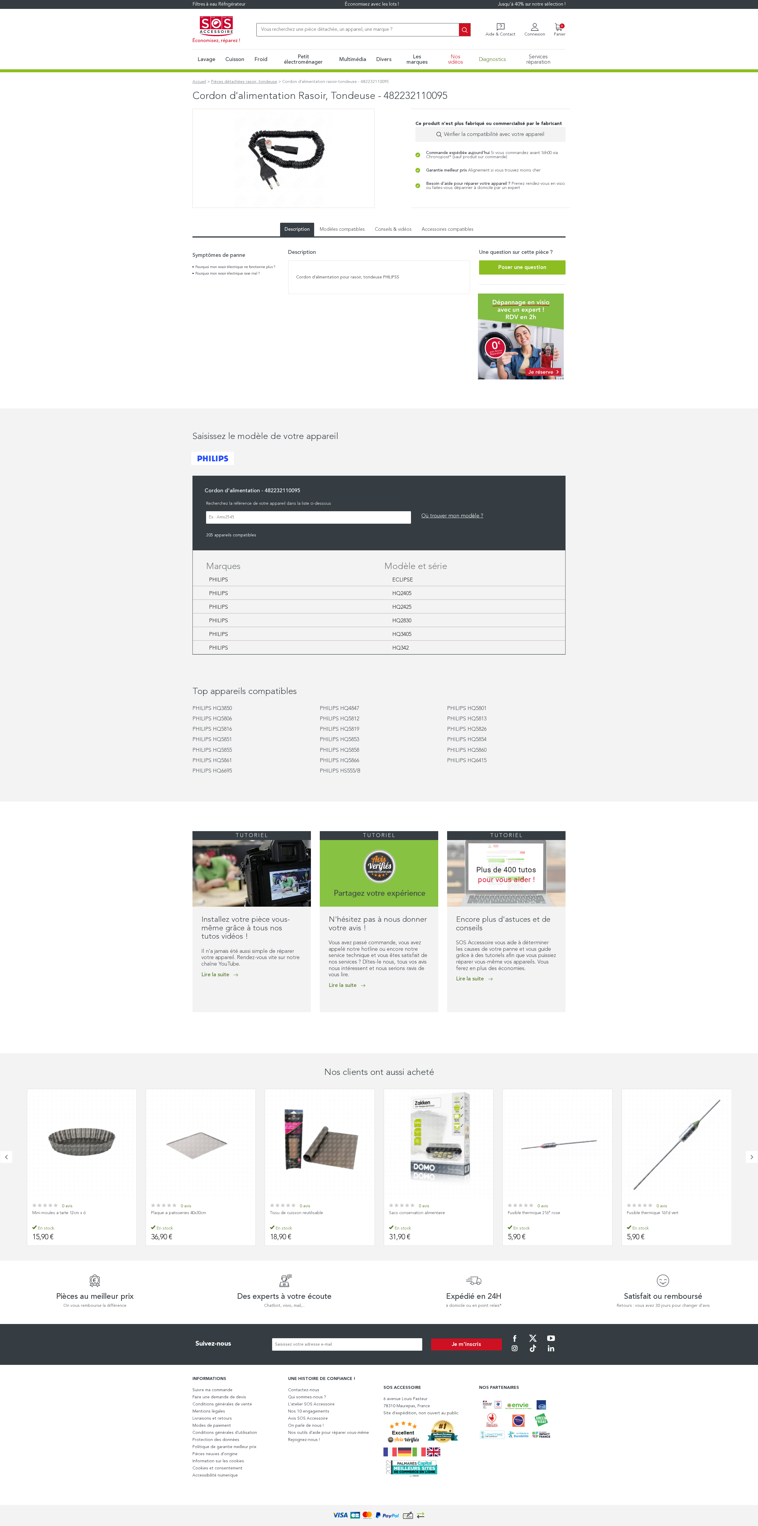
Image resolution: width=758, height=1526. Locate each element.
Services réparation (538, 59)
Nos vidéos (455, 59)
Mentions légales (208, 1411)
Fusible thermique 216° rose (534, 1213)
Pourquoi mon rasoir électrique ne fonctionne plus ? (235, 267)
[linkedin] (551, 1352)
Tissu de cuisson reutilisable (296, 1213)
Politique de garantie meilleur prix (224, 1447)
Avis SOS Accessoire (308, 1418)
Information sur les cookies (218, 1461)
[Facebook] (514, 1342)
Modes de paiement (211, 1426)
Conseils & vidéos (393, 229)
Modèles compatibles (342, 229)
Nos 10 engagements (308, 1411)
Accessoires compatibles (447, 229)
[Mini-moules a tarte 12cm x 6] (82, 1144)
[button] (194, 1024)
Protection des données (215, 1440)
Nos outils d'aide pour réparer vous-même (328, 1433)
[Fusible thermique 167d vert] (676, 1144)
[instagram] (514, 1352)
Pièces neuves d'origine (214, 1454)
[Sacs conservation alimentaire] (439, 1144)
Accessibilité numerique (215, 1475)
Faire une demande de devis (219, 1397)
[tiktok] (533, 1352)
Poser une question (522, 267)
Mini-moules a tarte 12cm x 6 (59, 1213)
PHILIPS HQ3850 (212, 708)
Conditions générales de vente (222, 1404)
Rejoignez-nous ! (304, 1440)
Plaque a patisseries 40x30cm (178, 1213)
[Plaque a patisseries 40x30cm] (201, 1144)
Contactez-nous (303, 1390)
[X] (533, 1342)
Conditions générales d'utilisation (224, 1433)
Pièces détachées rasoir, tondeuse (244, 82)
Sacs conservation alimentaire (417, 1213)
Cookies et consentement (217, 1468)
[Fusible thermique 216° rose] (557, 1144)
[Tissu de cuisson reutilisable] (320, 1144)
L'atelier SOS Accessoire (311, 1404)
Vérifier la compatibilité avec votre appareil (494, 134)
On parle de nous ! (306, 1426)
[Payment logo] (379, 1515)
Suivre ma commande (212, 1390)
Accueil (199, 82)
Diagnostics (492, 59)
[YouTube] (551, 1342)
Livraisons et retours (212, 1418)
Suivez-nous (213, 1344)
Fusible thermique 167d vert (652, 1213)
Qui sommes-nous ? (307, 1397)
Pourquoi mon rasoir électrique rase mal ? (227, 273)
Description (297, 229)
